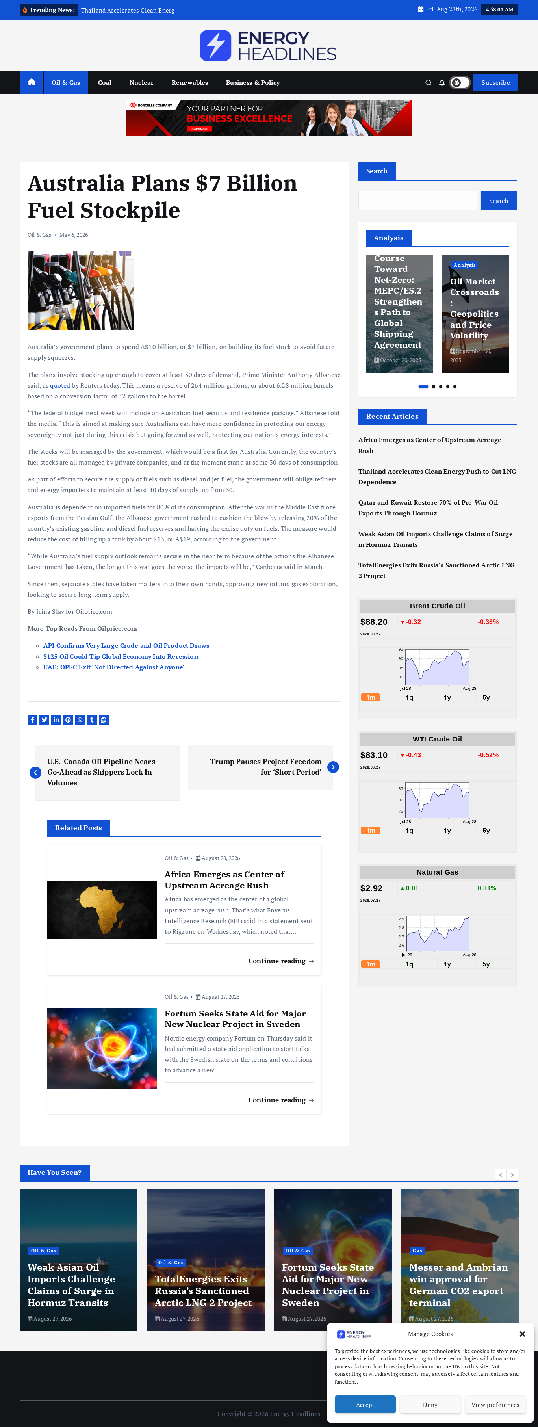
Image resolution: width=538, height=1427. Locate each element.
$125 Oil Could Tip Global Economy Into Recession (120, 656)
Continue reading (278, 960)
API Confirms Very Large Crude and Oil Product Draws (126, 645)
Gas (417, 1251)
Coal (105, 82)
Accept (365, 1404)
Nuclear (142, 82)
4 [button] (447, 386)
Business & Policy (253, 82)
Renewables (190, 82)
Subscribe (496, 82)
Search (377, 170)
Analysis (465, 265)
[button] (522, 1334)
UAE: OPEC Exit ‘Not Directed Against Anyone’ (114, 667)
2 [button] (433, 386)
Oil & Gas (66, 82)
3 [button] (440, 386)
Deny (430, 1404)
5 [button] (454, 386)
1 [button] (423, 386)
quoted (60, 385)
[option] (399, 314)
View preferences (495, 1404)
